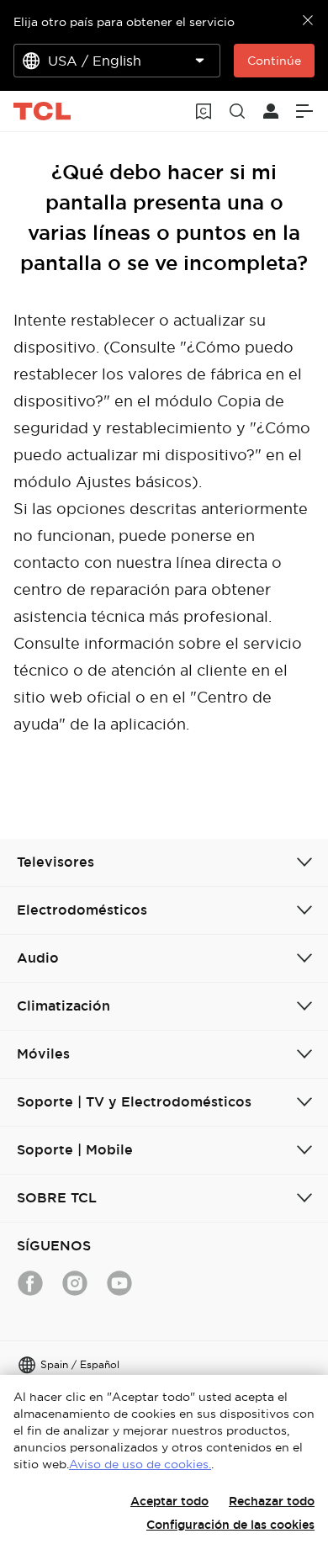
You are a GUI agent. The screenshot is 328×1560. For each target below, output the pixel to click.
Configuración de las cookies (230, 1524)
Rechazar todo (272, 1501)
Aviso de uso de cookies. (140, 1464)
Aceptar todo (169, 1501)
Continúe (274, 60)
